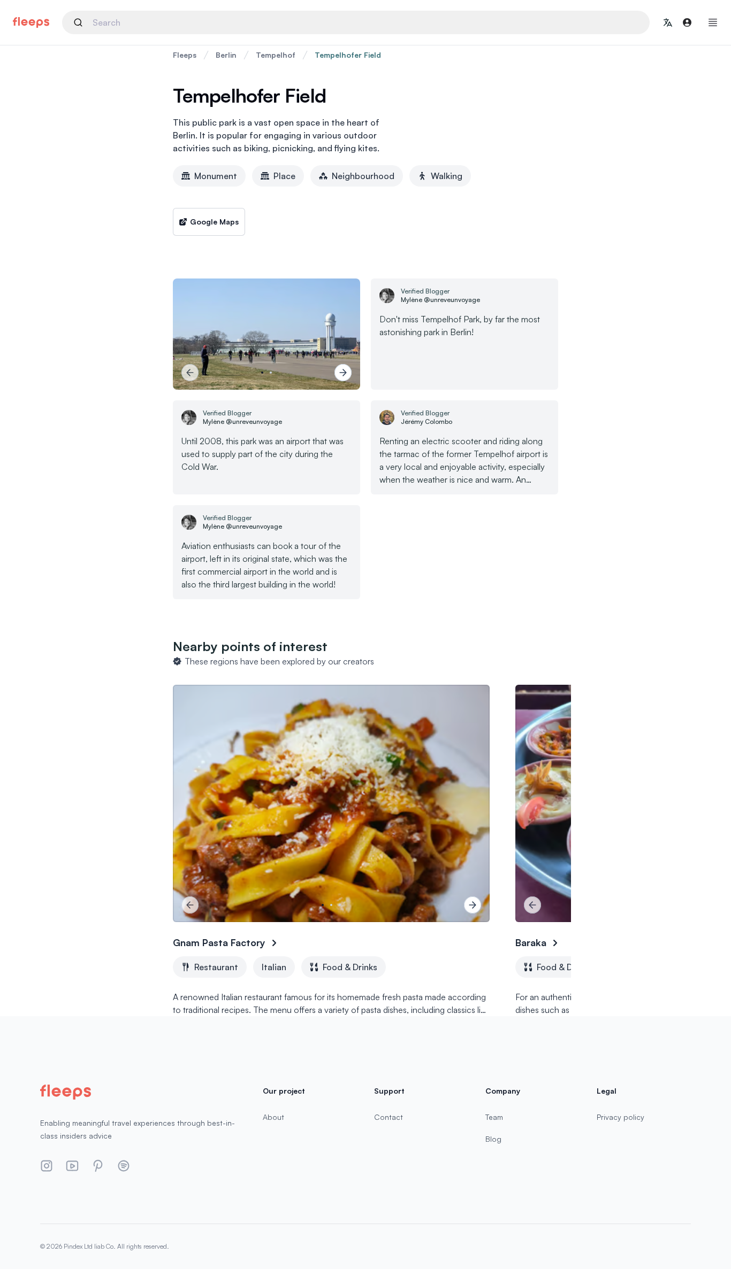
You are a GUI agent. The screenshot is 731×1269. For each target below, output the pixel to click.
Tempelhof (275, 54)
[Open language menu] (668, 22)
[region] (266, 334)
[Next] (343, 372)
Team (494, 1116)
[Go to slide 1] (262, 373)
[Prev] (190, 372)
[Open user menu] (687, 22)
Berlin (226, 54)
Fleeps (184, 54)
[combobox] (356, 22)
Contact (388, 1116)
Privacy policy (620, 1116)
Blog (493, 1138)
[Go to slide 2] (271, 373)
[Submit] (80, 22)
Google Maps (214, 221)
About (273, 1116)
